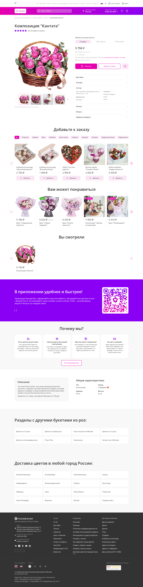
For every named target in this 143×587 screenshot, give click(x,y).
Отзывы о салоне (79, 539)
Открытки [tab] (25, 137)
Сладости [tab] (75, 137)
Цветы (104, 525)
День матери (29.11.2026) (111, 552)
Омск (47, 492)
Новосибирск (79, 492)
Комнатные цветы (109, 542)
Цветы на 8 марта (108, 545)
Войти (126, 3)
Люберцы (19, 492)
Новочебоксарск (80, 475)
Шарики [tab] (35, 137)
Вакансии (57, 552)
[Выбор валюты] (105, 3)
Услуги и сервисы (60, 542)
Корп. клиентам (73, 3)
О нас (37, 3)
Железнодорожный (52, 483)
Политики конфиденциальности (85, 529)
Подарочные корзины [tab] (125, 137)
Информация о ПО (61, 548)
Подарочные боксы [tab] (108, 137)
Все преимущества (71, 363)
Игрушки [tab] (85, 137)
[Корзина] (127, 11)
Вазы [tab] (43, 137)
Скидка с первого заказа (82, 545)
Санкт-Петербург (22, 500)
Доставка (43, 3)
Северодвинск (21, 483)
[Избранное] (122, 11)
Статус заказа (115, 3)
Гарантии (55, 3)
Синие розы (78, 440)
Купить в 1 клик (109, 66)
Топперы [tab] (95, 137)
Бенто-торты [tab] (63, 137)
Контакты (82, 3)
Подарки (105, 535)
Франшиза (58, 539)
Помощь (88, 3)
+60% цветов (119, 42)
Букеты (104, 529)
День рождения (108, 522)
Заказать (88, 66)
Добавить (26, 178)
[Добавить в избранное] (125, 66)
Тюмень (77, 483)
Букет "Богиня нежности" (67, 222)
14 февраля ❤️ (103, 387)
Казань (105, 475)
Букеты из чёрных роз (53, 431)
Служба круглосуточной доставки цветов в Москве (34, 572)
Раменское (106, 492)
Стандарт (83, 42)
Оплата (49, 3)
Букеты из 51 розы (23, 431)
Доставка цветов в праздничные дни (85, 553)
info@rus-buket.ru (23, 541)
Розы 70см (49, 440)
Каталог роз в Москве (110, 440)
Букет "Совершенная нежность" (24, 222)
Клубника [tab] (52, 137)
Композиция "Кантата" (24, 269)
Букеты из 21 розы (109, 431)
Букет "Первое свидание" (46, 211)
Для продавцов (63, 3)
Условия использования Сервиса (85, 532)
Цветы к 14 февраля (109, 548)
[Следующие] (67, 99)
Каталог (22, 11)
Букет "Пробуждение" (117, 210)
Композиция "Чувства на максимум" (94, 211)
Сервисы (95, 3)
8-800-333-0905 (22, 536)
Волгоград (106, 483)
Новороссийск (107, 500)
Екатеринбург (50, 475)
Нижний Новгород (23, 475)
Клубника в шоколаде (110, 539)
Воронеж (48, 500)
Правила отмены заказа (82, 548)
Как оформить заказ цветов (83, 542)
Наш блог (57, 545)
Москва (76, 500)
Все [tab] (17, 137)
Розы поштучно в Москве (83, 431)
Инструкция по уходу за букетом (85, 535)
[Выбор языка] (102, 3)
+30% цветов (100, 42)
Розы (104, 532)
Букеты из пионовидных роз (27, 440)
